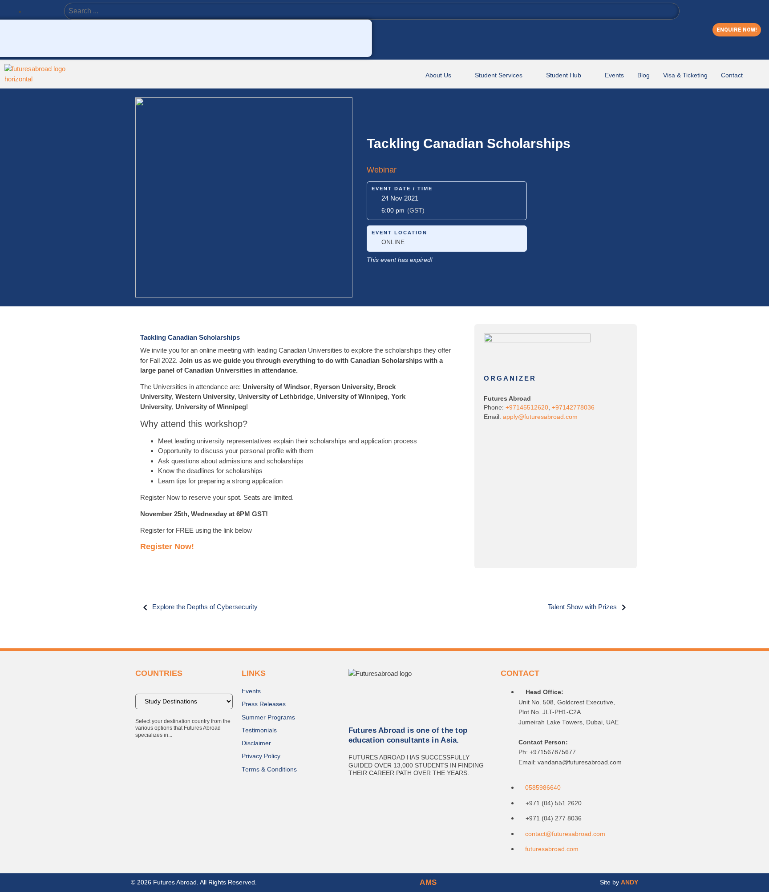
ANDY (629, 882)
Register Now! (167, 546)
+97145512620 (527, 407)
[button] (736, 29)
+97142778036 (573, 407)
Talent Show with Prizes (582, 607)
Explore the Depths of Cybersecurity (205, 607)
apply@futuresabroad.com (540, 417)
